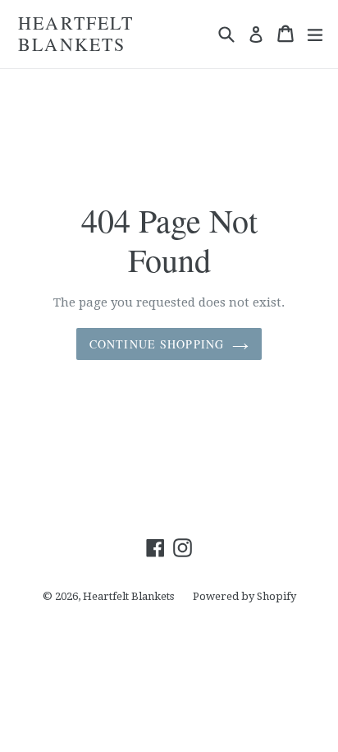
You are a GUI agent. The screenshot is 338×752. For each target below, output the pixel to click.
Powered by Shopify (244, 596)
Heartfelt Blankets (76, 34)
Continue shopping (156, 344)
